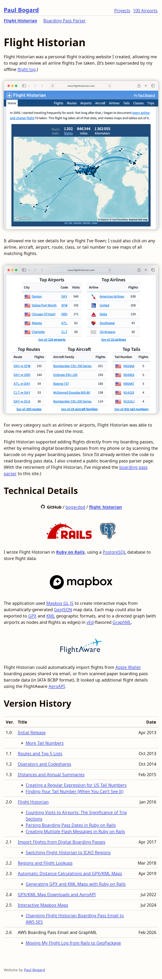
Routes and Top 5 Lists (40, 753)
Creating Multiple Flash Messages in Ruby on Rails (75, 831)
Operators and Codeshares (44, 764)
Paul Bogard (21, 10)
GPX (32, 616)
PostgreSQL (114, 552)
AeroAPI (57, 686)
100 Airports (145, 10)
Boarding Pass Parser (64, 20)
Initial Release (32, 732)
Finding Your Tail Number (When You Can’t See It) (74, 791)
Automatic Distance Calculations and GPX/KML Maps (70, 873)
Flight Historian (20, 20)
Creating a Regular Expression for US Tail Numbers (76, 785)
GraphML (122, 622)
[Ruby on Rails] (69, 529)
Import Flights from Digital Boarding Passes (61, 842)
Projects (122, 10)
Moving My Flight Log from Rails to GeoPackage (73, 943)
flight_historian (105, 507)
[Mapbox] (81, 581)
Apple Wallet (128, 667)
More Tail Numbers (45, 743)
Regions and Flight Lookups (45, 863)
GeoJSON (63, 609)
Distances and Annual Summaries (51, 774)
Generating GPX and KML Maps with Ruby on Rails (76, 884)
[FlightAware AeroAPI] (81, 645)
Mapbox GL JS (59, 603)
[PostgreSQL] (108, 529)
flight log (27, 69)
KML (50, 616)
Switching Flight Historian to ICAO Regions (68, 852)
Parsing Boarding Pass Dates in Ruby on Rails (71, 825)
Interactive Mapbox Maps (43, 905)
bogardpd (75, 507)
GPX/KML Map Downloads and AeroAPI (57, 894)
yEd (90, 622)
